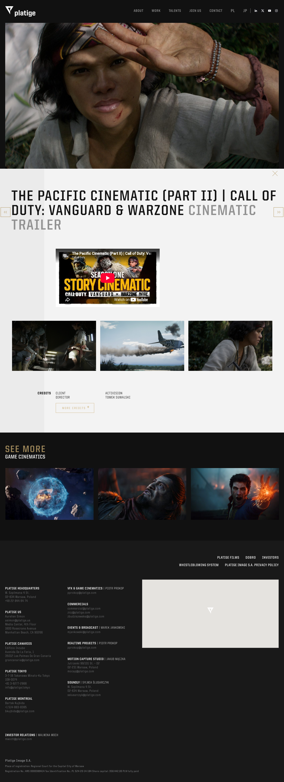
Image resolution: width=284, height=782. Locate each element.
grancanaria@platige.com (22, 660)
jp (245, 11)
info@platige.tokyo (17, 687)
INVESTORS (270, 557)
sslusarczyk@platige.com (84, 695)
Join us (195, 11)
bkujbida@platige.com (20, 711)
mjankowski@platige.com (84, 632)
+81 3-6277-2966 (16, 683)
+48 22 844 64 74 (16, 601)
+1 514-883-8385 (16, 707)
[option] (54, 346)
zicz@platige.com (79, 612)
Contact (216, 11)
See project (49, 502)
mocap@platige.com (81, 671)
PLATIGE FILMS (228, 557)
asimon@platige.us (17, 620)
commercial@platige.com (84, 608)
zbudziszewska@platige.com (86, 616)
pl (233, 11)
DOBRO (251, 557)
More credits (76, 407)
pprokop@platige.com (82, 593)
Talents (175, 11)
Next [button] (272, 345)
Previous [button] (12, 345)
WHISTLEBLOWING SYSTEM (199, 565)
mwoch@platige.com (18, 739)
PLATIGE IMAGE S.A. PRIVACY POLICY (252, 565)
